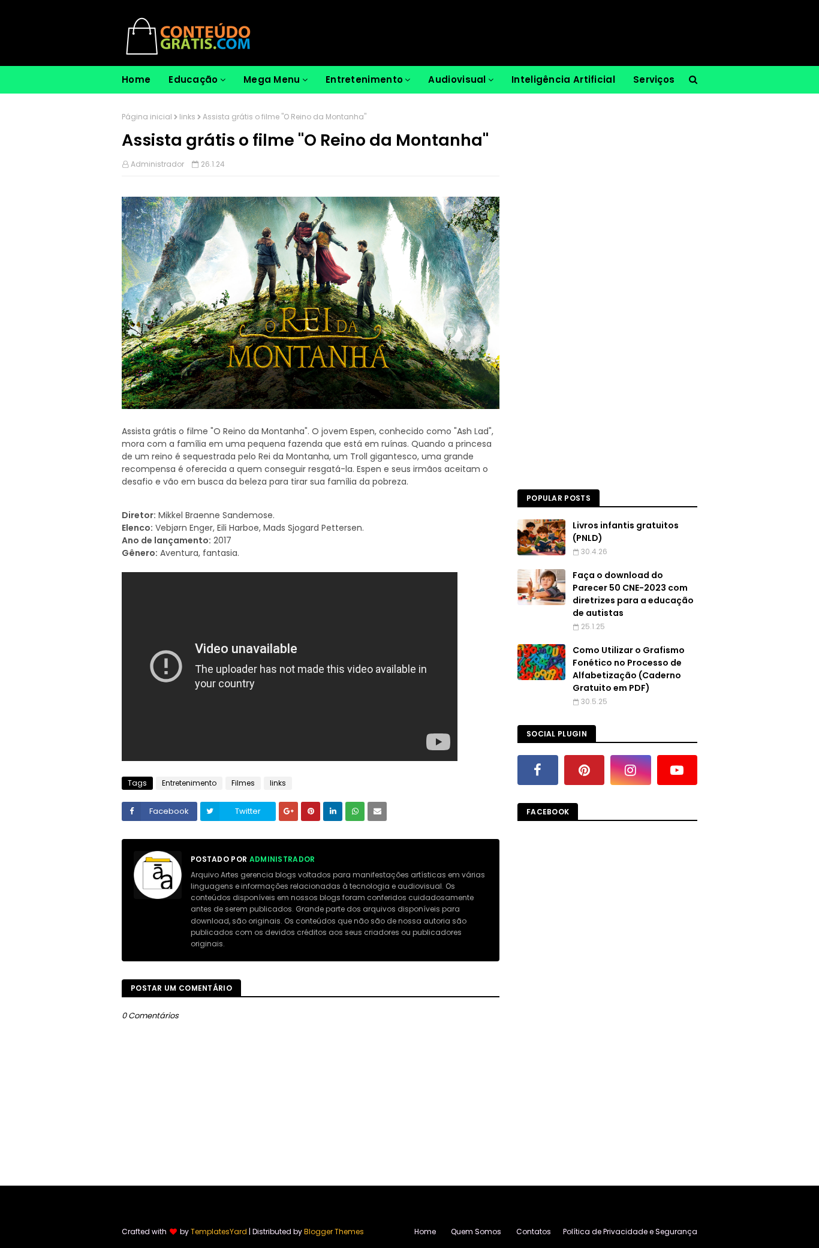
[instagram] (630, 770)
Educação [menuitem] (193, 79)
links (187, 117)
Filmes (243, 783)
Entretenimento (189, 783)
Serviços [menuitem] (654, 79)
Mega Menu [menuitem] (271, 79)
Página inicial (147, 117)
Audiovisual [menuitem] (457, 79)
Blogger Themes (334, 1231)
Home (425, 1231)
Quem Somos (476, 1231)
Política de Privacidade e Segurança (630, 1231)
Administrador (157, 164)
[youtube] (677, 770)
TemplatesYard (219, 1231)
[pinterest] (584, 770)
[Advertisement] (607, 291)
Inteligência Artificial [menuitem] (563, 79)
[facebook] (537, 770)
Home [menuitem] (136, 79)
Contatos (533, 1231)
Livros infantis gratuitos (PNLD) (626, 531)
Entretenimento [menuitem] (364, 79)
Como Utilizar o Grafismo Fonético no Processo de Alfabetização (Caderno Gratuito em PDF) (629, 669)
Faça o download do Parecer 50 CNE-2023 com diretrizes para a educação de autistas (633, 594)
